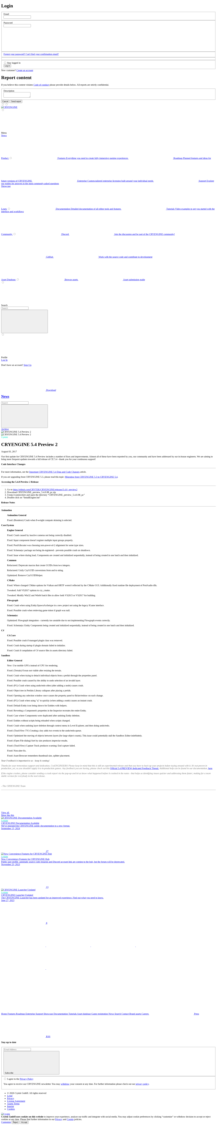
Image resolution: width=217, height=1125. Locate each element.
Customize (6, 1122)
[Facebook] (68, 945)
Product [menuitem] (5, 158)
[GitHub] (23, 968)
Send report (16, 101)
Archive (5, 429)
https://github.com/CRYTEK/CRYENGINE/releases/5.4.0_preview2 (45, 489)
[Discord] (68, 968)
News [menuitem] (4, 135)
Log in (7, 66)
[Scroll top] (23, 991)
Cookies (11, 1109)
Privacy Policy (26, 1079)
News (5, 396)
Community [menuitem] (7, 234)
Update (4, 437)
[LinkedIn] (113, 945)
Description (9, 91)
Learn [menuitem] (4, 209)
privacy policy (142, 1084)
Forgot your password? (15, 54)
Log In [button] (4, 360)
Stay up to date (8, 1042)
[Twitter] (23, 945)
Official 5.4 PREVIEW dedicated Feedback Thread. (134, 768)
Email (6, 14)
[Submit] (24, 416)
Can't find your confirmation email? (42, 54)
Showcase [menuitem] (6, 186)
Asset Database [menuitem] (8, 279)
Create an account (24, 70)
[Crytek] (5, 1114)
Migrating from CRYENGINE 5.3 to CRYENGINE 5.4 (91, 477)
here (210, 768)
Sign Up (27, 365)
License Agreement (16, 1101)
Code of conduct (41, 85)
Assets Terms (13, 1103)
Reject (15, 1122)
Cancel (5, 101)
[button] (26, 48)
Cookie (70, 1119)
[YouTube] (158, 945)
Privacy (10, 1098)
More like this (7, 815)
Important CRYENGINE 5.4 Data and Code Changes (54, 472)
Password (8, 23)
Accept (24, 1122)
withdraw (65, 1084)
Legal (9, 1095)
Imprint (10, 1106)
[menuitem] (9, 107)
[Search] (75, 305)
